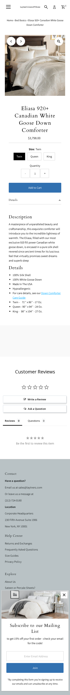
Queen (34, 156)
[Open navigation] (8, 7)
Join (35, 668)
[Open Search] (46, 7)
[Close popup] (64, 595)
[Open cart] (63, 7)
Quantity (35, 165)
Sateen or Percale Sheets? (20, 588)
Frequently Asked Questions (21, 549)
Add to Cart (35, 187)
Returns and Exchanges (18, 543)
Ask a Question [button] (37, 409)
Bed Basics (20, 20)
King (49, 156)
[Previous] (11, 41)
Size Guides (11, 555)
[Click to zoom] (58, 41)
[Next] (20, 41)
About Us (10, 581)
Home (10, 20)
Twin (19, 156)
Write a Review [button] (37, 399)
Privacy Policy (13, 561)
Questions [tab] (34, 420)
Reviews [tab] (10, 420)
